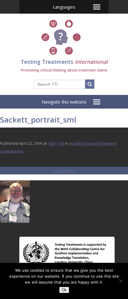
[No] (121, 281)
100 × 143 (56, 143)
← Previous (64, 171)
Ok (64, 290)
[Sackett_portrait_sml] (15, 221)
